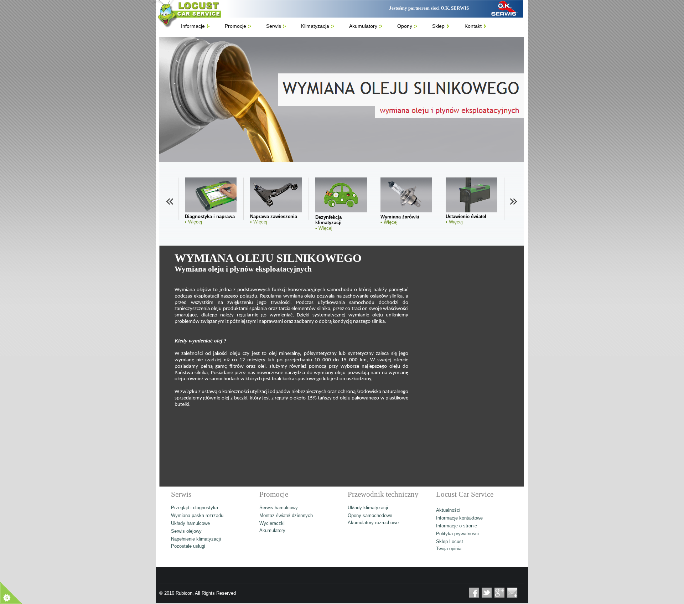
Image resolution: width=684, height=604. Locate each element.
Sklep (438, 26)
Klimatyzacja (315, 26)
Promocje (235, 26)
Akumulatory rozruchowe (373, 522)
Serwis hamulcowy (278, 507)
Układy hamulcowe (190, 523)
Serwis (273, 26)
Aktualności (448, 510)
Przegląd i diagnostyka (194, 507)
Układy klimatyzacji (368, 507)
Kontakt (473, 26)
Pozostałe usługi (188, 546)
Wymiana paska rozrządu (197, 515)
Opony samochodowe (370, 515)
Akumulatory (272, 530)
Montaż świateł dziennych (286, 515)
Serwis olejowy (186, 531)
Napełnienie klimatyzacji (196, 539)
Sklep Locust (449, 541)
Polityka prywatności (457, 533)
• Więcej (193, 221)
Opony (404, 26)
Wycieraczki (272, 523)
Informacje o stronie (456, 525)
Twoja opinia (448, 548)
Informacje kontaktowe (459, 518)
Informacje (193, 26)
